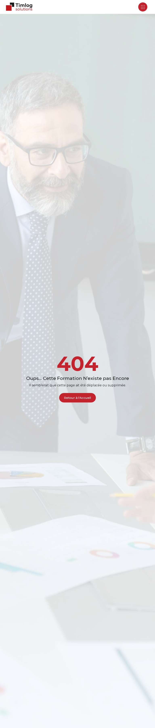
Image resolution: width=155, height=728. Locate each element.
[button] (143, 7)
